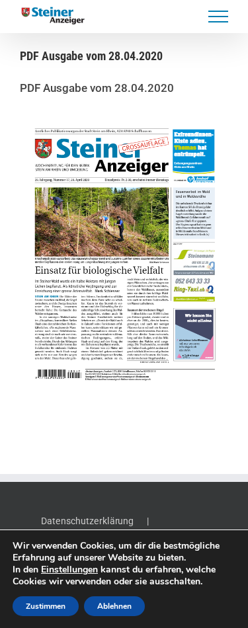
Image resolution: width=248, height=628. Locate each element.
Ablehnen (114, 606)
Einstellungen (69, 570)
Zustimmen (45, 606)
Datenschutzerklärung (87, 520)
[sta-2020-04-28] (124, 255)
